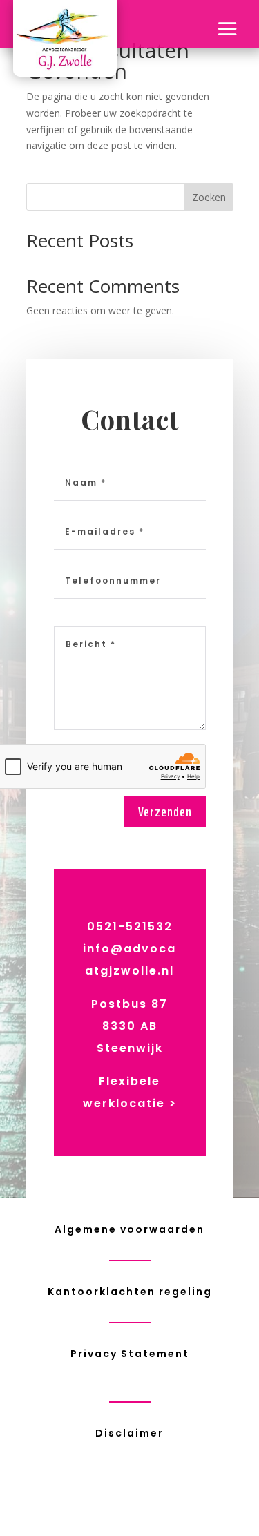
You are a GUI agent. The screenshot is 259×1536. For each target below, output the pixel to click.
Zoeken (209, 197)
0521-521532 (130, 926)
